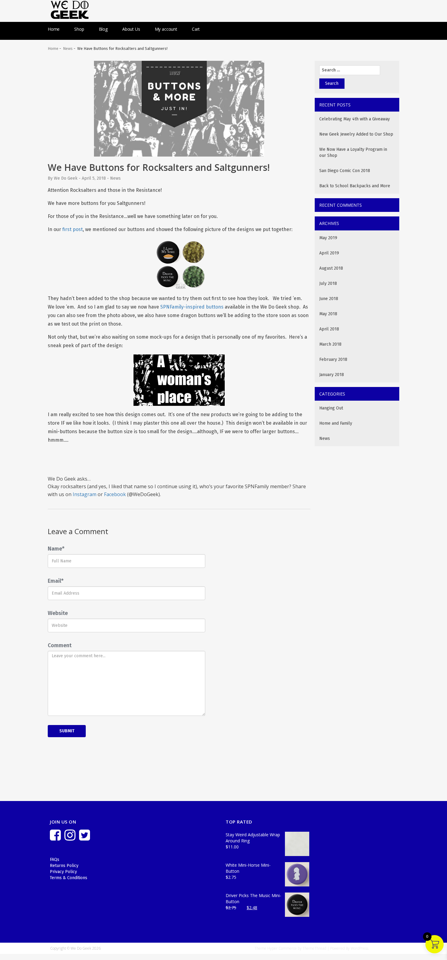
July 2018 (328, 283)
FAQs (54, 859)
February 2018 (333, 359)
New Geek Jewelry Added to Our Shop (356, 134)
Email (56, 581)
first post (72, 229)
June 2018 (328, 298)
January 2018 (331, 374)
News (68, 48)
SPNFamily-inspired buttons (192, 307)
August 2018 (331, 268)
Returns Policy (64, 865)
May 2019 (328, 237)
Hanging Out (331, 408)
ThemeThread (314, 948)
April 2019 (329, 253)
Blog (103, 29)
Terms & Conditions (68, 877)
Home (54, 29)
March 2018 (330, 344)
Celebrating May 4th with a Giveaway (354, 119)
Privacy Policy (63, 871)
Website (58, 613)
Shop (79, 29)
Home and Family (335, 423)
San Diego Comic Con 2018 (344, 170)
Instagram (84, 494)
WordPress (359, 948)
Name (56, 548)
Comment (59, 645)
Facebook (115, 494)
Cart (196, 29)
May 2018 (328, 313)
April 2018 (329, 329)
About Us (131, 29)
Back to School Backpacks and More (354, 185)
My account (166, 29)
